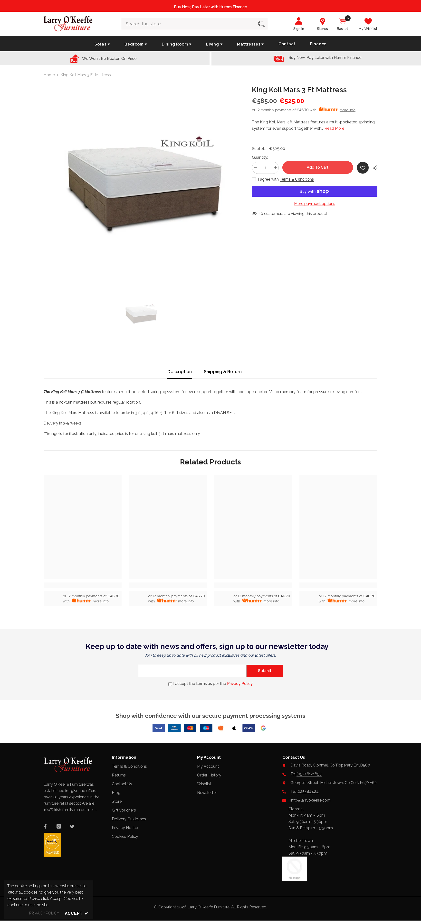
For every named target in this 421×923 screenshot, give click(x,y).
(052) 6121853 (309, 774)
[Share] (373, 168)
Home (49, 75)
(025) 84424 (308, 791)
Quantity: (260, 157)
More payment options (314, 203)
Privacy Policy (240, 683)
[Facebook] (45, 826)
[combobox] (188, 24)
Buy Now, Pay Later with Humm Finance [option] (210, 7)
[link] (83, 585)
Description (179, 371)
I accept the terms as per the (213, 683)
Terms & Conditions (297, 179)
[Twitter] (72, 826)
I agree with (268, 179)
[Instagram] (59, 826)
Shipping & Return (223, 371)
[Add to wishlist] (363, 168)
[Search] (194, 24)
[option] (140, 183)
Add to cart (317, 167)
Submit (264, 670)
